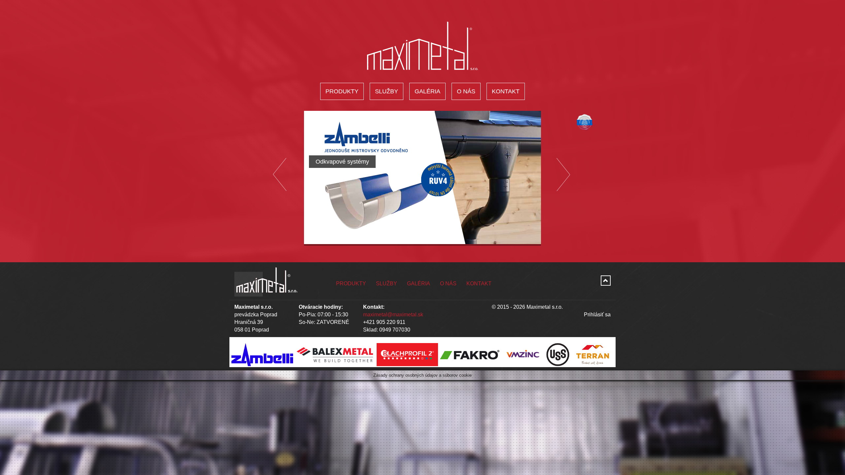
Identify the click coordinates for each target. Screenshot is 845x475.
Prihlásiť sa (597, 314)
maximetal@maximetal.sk (393, 314)
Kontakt (506, 91)
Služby (386, 91)
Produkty (341, 91)
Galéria (427, 91)
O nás (466, 91)
